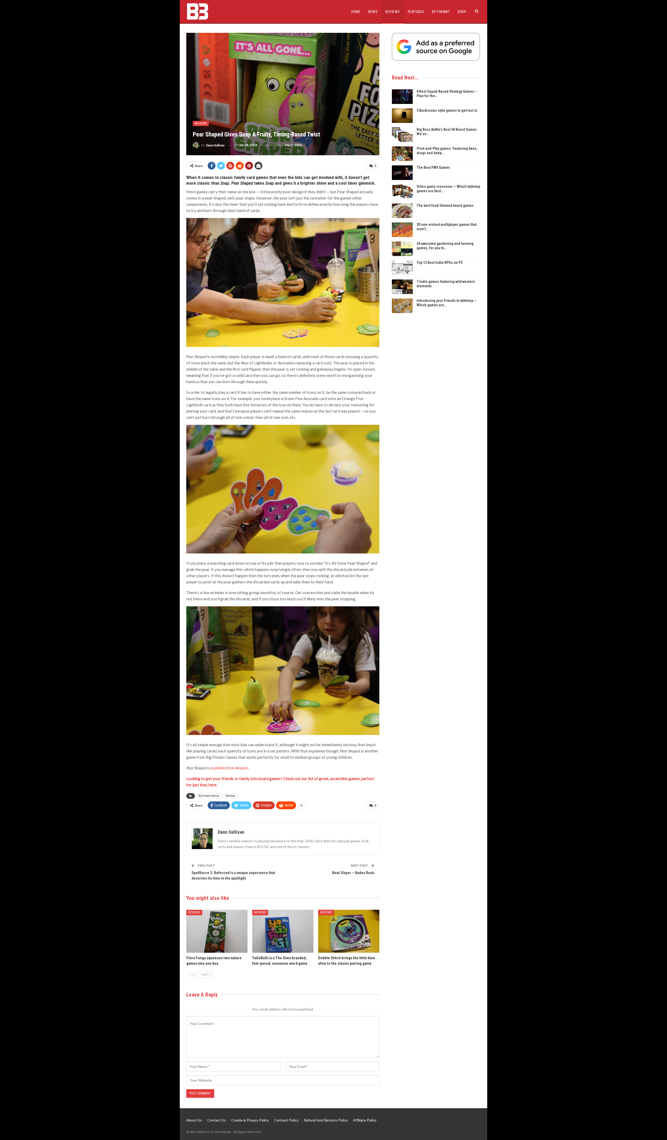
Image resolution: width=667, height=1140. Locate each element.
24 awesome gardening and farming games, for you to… (445, 245)
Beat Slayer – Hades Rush (353, 872)
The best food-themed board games (445, 205)
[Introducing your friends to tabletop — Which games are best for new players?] (402, 305)
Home (355, 12)
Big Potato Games (209, 795)
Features (416, 12)
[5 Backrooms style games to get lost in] (402, 115)
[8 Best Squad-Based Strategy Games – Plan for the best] (402, 96)
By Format (441, 12)
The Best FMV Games (433, 167)
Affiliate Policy (364, 1120)
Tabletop (230, 795)
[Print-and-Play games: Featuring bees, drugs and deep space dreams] (402, 153)
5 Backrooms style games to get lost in (447, 110)
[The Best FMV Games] (402, 172)
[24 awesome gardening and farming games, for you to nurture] (402, 248)
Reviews (392, 12)
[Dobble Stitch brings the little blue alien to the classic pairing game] (348, 931)
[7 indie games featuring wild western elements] (402, 286)
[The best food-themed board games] (402, 210)
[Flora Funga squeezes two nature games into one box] (217, 931)
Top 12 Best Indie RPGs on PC (440, 262)
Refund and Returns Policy (326, 1120)
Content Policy (286, 1120)
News (373, 12)
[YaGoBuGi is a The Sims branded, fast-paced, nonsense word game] (282, 931)
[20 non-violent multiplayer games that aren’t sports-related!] (402, 229)
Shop (462, 12)
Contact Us (216, 1120)
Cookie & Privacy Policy (250, 1120)
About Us (194, 1120)
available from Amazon (229, 767)
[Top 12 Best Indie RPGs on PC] (402, 267)
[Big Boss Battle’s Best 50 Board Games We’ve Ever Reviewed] (402, 134)
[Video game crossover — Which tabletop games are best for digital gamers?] (402, 191)
